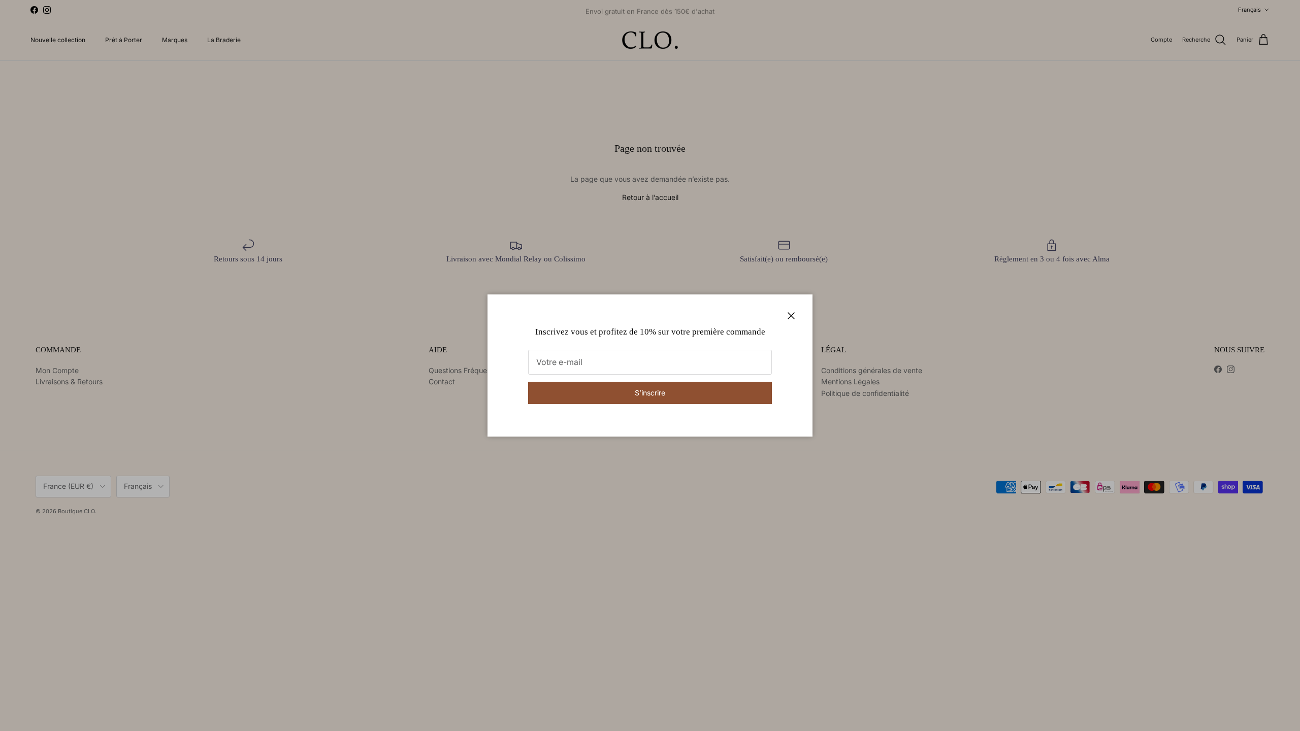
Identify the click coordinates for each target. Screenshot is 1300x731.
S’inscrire (650, 392)
